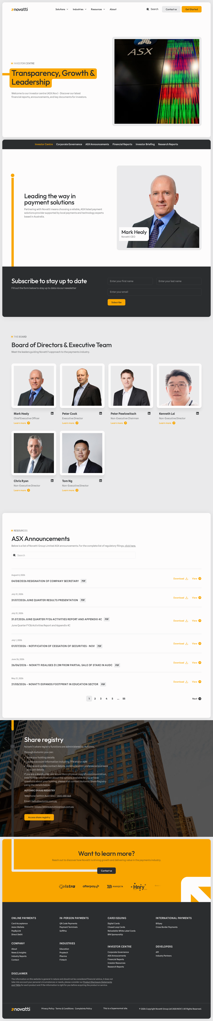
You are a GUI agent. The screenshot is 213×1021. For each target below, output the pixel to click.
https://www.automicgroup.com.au (54, 806)
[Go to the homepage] (20, 1009)
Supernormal (117, 1008)
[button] (62, 9)
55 (124, 698)
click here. (130, 545)
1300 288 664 (64, 795)
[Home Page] (19, 9)
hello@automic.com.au (44, 801)
